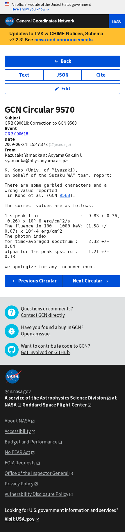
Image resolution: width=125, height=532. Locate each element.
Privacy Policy (19, 483)
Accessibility (18, 431)
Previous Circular (37, 281)
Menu (117, 21)
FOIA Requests (20, 462)
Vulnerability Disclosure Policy (36, 494)
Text (24, 75)
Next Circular (87, 281)
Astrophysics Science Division (73, 398)
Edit (66, 88)
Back (66, 61)
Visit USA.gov (20, 519)
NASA (11, 405)
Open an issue (35, 333)
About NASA (17, 421)
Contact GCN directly (43, 315)
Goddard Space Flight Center (54, 405)
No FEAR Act (17, 452)
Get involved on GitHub (45, 352)
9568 (65, 195)
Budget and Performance (31, 442)
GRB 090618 (16, 134)
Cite (101, 75)
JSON (62, 75)
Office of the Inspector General (37, 473)
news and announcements (63, 39)
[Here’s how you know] (62, 7)
